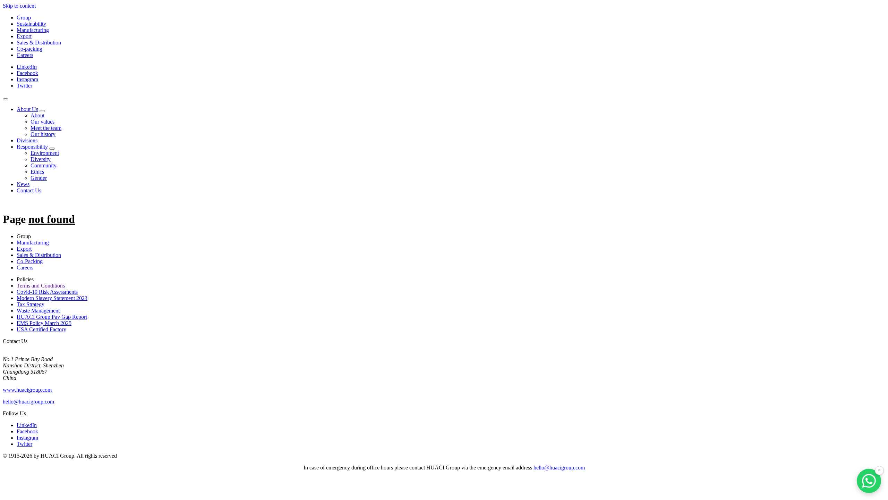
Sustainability (31, 24)
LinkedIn (27, 67)
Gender (39, 178)
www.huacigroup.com (27, 390)
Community (44, 165)
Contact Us (29, 190)
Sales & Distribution (39, 42)
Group (24, 17)
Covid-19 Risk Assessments (47, 292)
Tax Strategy (30, 304)
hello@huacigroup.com (28, 402)
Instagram (27, 79)
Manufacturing (33, 30)
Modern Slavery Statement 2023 (52, 298)
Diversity (41, 159)
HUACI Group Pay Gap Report (52, 317)
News (23, 184)
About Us (27, 109)
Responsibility (32, 147)
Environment (45, 153)
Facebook (27, 73)
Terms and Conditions (41, 286)
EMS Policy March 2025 (44, 323)
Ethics (37, 172)
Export (24, 36)
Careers (25, 55)
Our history (43, 134)
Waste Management (38, 311)
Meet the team (46, 128)
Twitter (24, 86)
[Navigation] (5, 99)
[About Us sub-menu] (42, 111)
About (37, 115)
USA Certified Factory (41, 329)
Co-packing (29, 49)
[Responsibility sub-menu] (52, 149)
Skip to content (19, 6)
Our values (42, 122)
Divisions (27, 140)
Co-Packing (30, 261)
